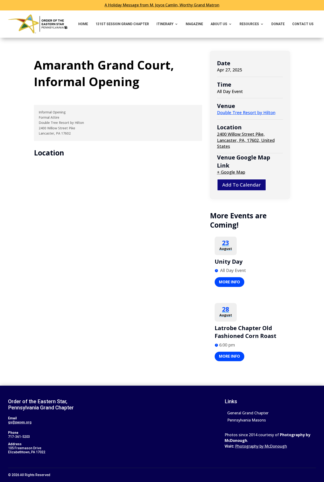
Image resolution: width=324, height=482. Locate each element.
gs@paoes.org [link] (20, 422)
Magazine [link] (194, 24)
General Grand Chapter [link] (247, 413)
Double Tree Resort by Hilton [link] (246, 112)
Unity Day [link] (229, 261)
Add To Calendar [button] (241, 185)
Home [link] (83, 24)
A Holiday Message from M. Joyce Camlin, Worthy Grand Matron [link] (162, 5)
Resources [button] (249, 24)
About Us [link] (219, 24)
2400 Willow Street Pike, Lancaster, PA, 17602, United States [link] (246, 140)
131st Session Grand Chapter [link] (122, 24)
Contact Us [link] (303, 24)
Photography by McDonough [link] (261, 446)
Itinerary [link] (165, 24)
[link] (37, 24)
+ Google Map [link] (231, 172)
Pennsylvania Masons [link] (246, 420)
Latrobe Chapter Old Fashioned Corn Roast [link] (245, 332)
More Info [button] (229, 282)
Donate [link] (278, 24)
